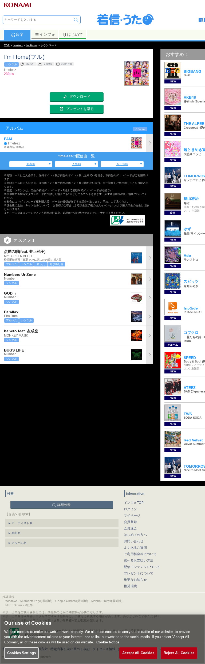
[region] (102, 639)
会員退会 (130, 528)
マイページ (132, 515)
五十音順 (122, 164)
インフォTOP (134, 503)
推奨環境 (130, 586)
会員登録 (130, 522)
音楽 (19, 34)
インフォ (47, 34)
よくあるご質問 (135, 547)
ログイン (130, 509)
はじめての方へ (135, 535)
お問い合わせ (134, 541)
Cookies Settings (21, 653)
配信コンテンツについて (142, 567)
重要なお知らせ (135, 580)
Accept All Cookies (138, 653)
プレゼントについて (138, 573)
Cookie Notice (107, 642)
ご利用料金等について (140, 554)
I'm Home (31, 45)
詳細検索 (63, 505)
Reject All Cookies (179, 653)
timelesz (18, 45)
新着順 (30, 164)
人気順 (76, 164)
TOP (7, 45)
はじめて (75, 34)
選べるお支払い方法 (138, 560)
